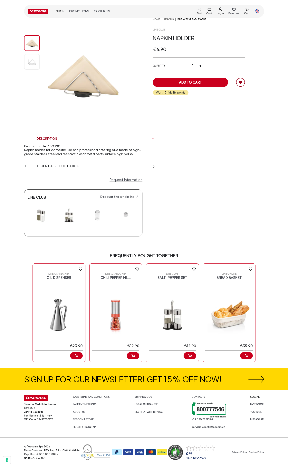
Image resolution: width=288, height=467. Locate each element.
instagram (257, 419)
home (156, 19)
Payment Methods (85, 404)
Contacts (102, 11)
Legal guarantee (146, 404)
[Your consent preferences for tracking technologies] (7, 460)
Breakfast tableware (192, 19)
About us (79, 411)
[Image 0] (32, 43)
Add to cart (190, 82)
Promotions (79, 11)
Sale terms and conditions (91, 396)
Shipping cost (144, 396)
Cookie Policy (256, 452)
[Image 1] (32, 62)
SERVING (169, 19)
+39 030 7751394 (202, 419)
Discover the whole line (117, 197)
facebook (257, 404)
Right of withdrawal (149, 411)
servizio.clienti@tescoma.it (208, 427)
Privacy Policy (239, 452)
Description (47, 139)
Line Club (159, 29)
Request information (126, 180)
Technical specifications (59, 166)
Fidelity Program (84, 427)
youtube (256, 411)
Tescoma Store (83, 419)
